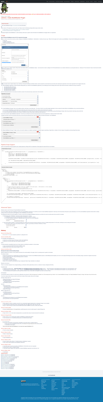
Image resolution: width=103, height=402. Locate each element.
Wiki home (51, 375)
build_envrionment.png (6, 366)
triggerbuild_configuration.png (7, 357)
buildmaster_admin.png (6, 358)
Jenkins (2, 16)
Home (6, 16)
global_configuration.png (6, 354)
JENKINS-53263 (8, 316)
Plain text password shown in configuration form (11, 30)
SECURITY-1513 (7, 234)
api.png (3, 362)
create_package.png (5, 367)
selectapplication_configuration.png (8, 356)
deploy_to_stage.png (5, 368)
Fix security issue (6, 321)
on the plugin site (15, 25)
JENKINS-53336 (8, 312)
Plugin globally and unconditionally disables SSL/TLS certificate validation (16, 29)
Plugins (9, 16)
